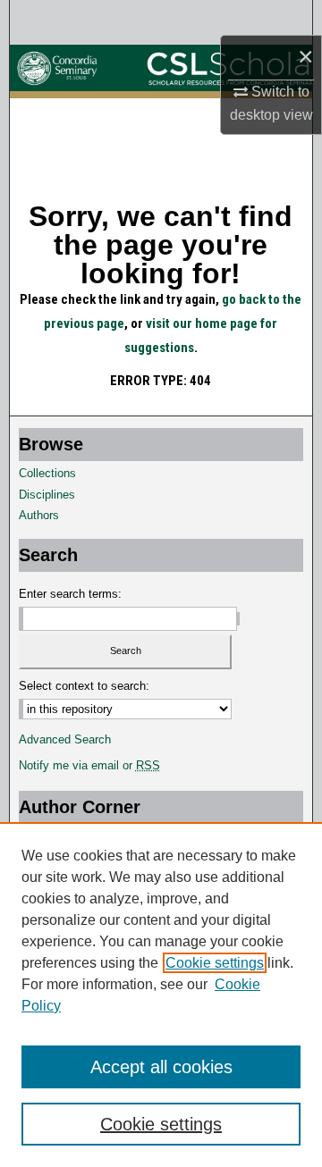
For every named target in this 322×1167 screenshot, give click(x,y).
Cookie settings (214, 962)
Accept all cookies (161, 1067)
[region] (161, 994)
